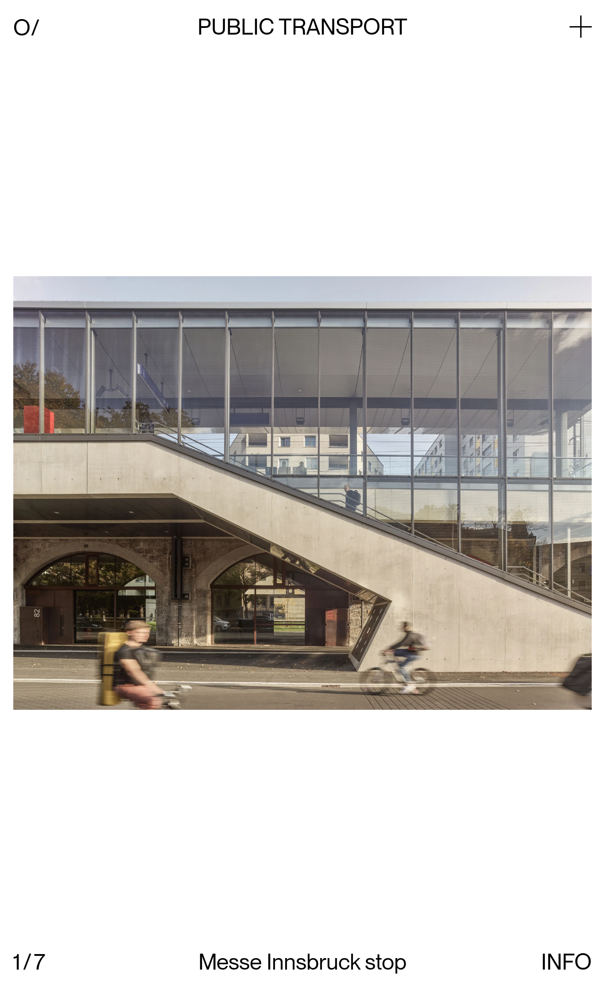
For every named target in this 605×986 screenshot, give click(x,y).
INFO (566, 961)
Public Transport (302, 26)
